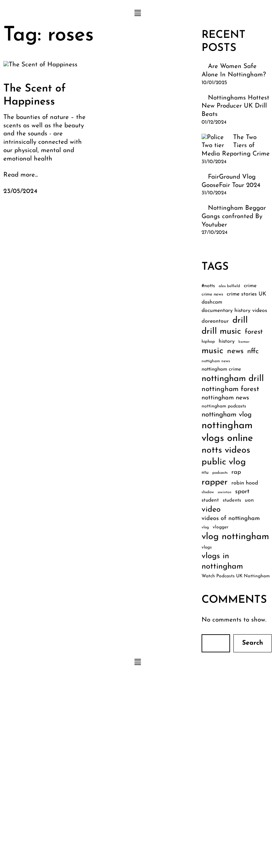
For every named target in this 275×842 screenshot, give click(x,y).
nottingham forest (230, 389)
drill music (221, 331)
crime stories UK (246, 294)
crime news (212, 294)
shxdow (208, 492)
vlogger (220, 527)
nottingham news (225, 398)
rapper (215, 482)
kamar (244, 342)
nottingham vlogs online (227, 432)
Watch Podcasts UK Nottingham (236, 576)
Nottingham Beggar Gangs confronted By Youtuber (234, 216)
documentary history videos (234, 310)
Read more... (20, 175)
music (212, 351)
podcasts (220, 473)
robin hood (244, 483)
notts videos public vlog (226, 456)
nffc (253, 351)
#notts (208, 285)
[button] (137, 13)
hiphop (208, 341)
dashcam (212, 302)
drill (240, 320)
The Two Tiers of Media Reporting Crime (236, 145)
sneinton (224, 492)
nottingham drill (233, 379)
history (227, 341)
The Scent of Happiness (34, 95)
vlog (205, 527)
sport (242, 492)
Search (252, 643)
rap (236, 472)
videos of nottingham (231, 518)
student (210, 500)
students (232, 500)
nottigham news (216, 361)
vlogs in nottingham (222, 561)
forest (254, 331)
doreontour (215, 321)
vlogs (207, 547)
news (235, 351)
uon (249, 500)
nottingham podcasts (224, 406)
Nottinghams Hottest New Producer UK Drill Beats (235, 106)
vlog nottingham (235, 536)
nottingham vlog (227, 414)
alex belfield (229, 286)
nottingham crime (221, 369)
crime (250, 285)
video (211, 510)
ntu (205, 472)
